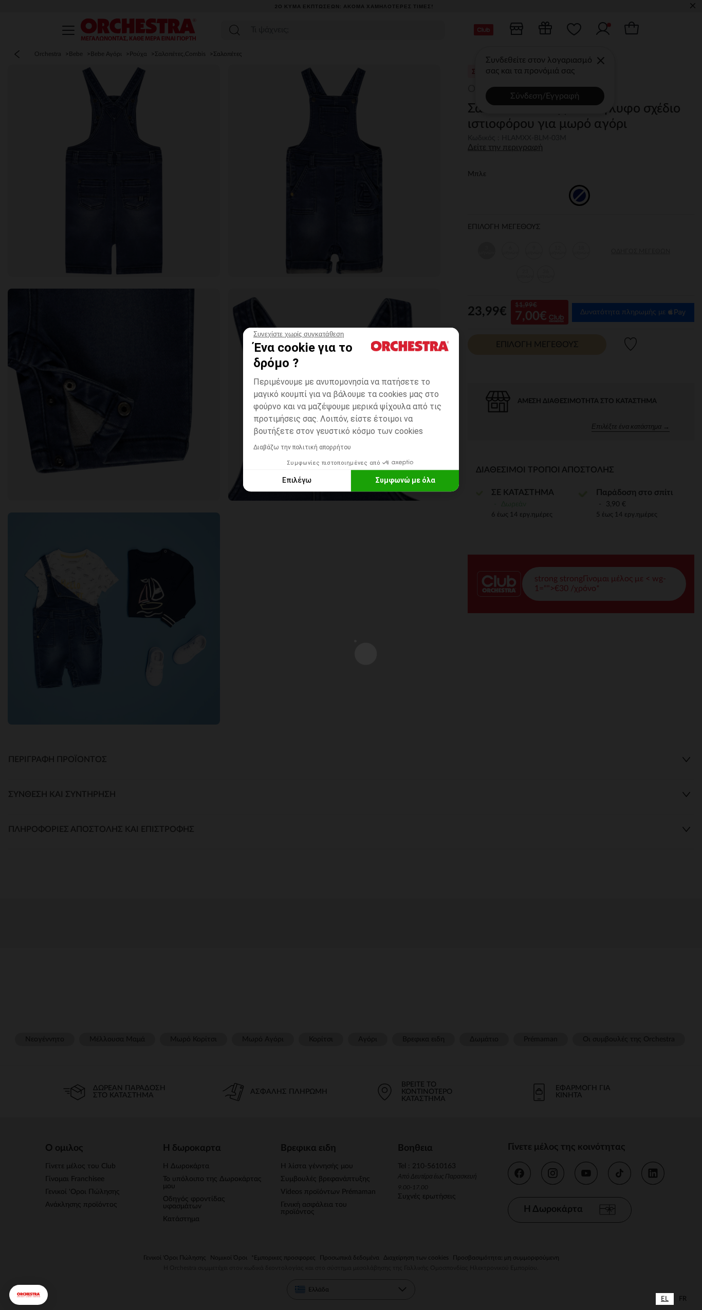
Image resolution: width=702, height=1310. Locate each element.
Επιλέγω (296, 480)
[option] (683, 1299)
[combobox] (665, 1299)
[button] (28, 1295)
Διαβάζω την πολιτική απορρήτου (302, 447)
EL (665, 1299)
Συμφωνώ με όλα (405, 480)
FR (683, 1299)
